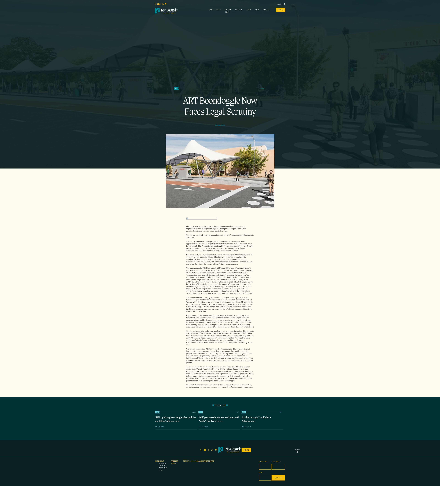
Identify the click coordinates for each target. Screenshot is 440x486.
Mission (162, 463)
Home (210, 10)
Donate (280, 10)
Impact (162, 465)
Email (261, 472)
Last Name (276, 461)
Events (248, 10)
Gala (257, 10)
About (218, 10)
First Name (263, 461)
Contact (266, 10)
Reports (238, 10)
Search (280, 4)
